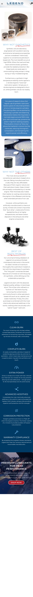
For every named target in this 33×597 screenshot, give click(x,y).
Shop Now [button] (16, 483)
